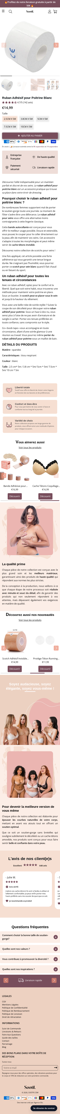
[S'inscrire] (53, 563)
